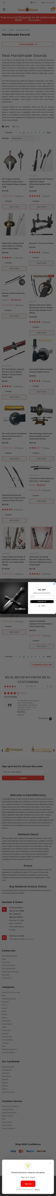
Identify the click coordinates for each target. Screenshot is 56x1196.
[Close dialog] (54, 584)
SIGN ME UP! (42, 601)
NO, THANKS (42, 605)
